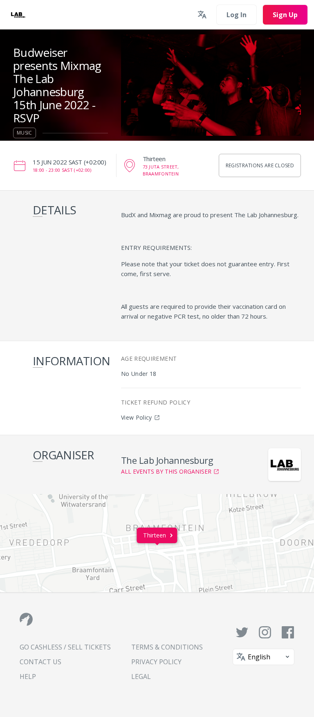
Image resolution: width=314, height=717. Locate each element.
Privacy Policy (156, 661)
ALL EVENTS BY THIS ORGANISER (166, 471)
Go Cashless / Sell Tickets (65, 647)
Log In (237, 14)
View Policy (136, 417)
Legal (141, 676)
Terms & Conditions (167, 647)
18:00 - (62, 170)
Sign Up (285, 14)
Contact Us (40, 661)
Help (28, 676)
